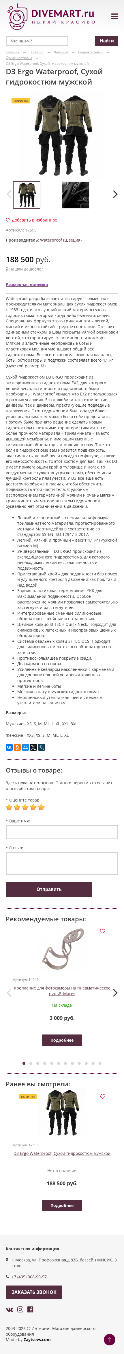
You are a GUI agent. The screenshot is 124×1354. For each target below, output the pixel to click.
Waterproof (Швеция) (61, 240)
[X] (33, 747)
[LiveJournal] (41, 747)
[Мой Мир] (25, 747)
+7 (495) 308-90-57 (29, 1276)
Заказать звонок (34, 1292)
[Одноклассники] (17, 747)
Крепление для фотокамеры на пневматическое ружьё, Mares (62, 990)
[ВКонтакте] (9, 747)
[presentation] (8, 193)
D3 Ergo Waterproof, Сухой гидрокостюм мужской (62, 1153)
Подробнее (62, 1040)
